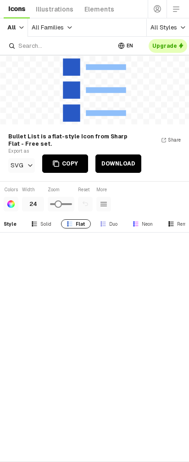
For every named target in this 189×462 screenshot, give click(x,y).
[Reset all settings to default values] (85, 204)
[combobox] (59, 46)
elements (99, 9)
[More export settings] (103, 204)
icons (16, 8)
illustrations (54, 9)
